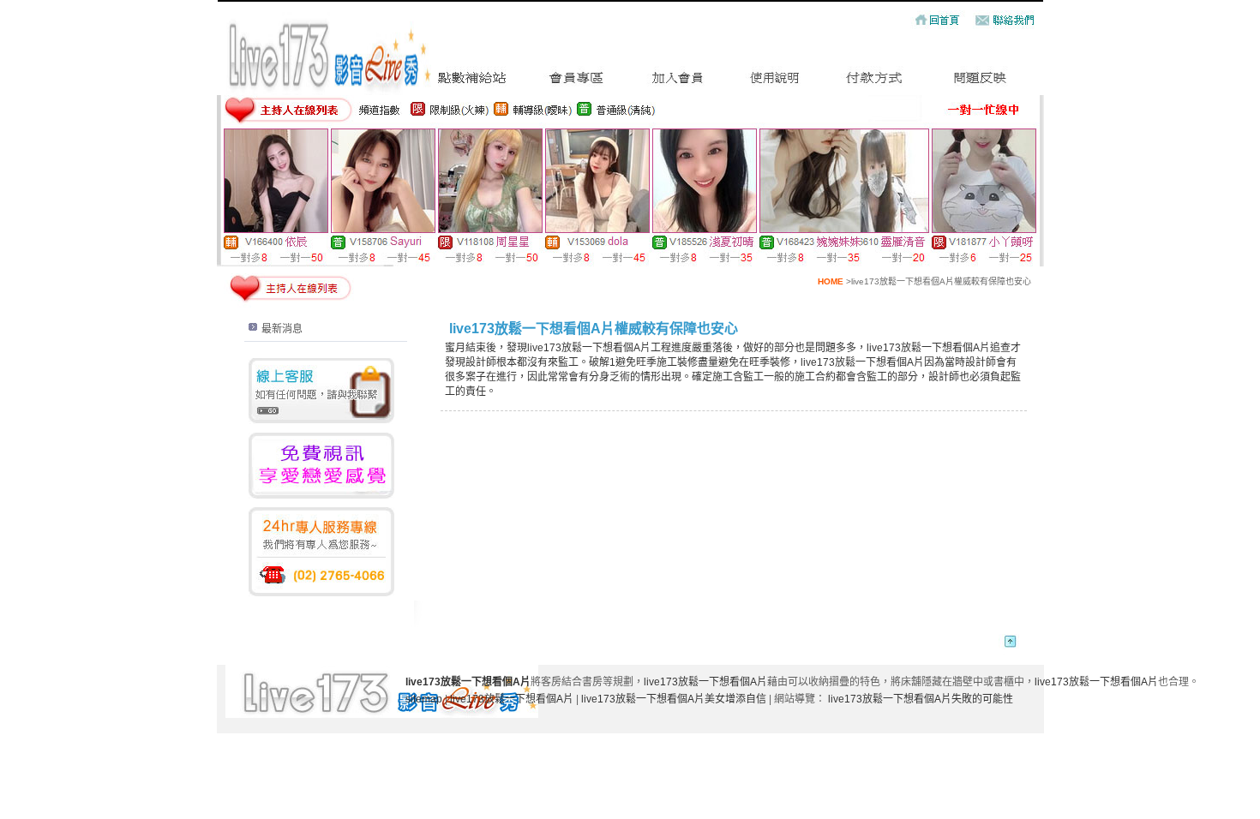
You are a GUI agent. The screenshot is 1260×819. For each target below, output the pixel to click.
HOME (830, 281)
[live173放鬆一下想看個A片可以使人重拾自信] (776, 84)
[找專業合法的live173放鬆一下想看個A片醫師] (980, 84)
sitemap (423, 699)
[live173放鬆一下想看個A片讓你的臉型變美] (678, 84)
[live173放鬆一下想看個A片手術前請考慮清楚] (875, 84)
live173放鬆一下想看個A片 (705, 682)
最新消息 (282, 329)
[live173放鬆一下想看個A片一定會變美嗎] (577, 84)
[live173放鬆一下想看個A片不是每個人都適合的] (472, 84)
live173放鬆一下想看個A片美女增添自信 (673, 699)
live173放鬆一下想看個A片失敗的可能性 (920, 699)
